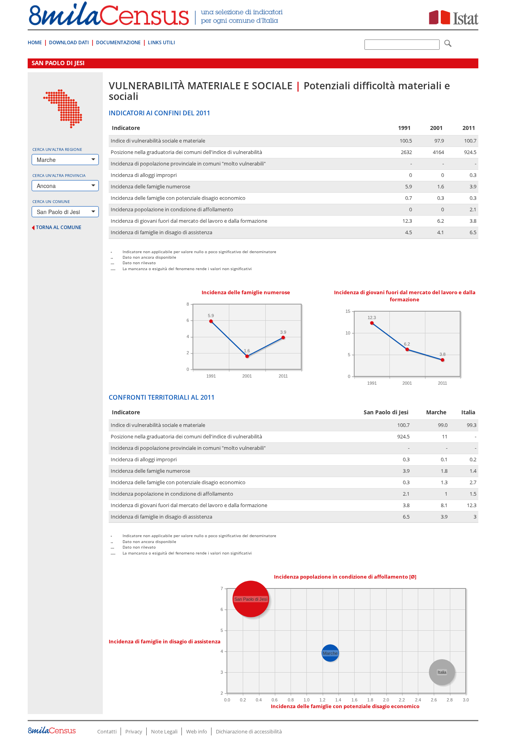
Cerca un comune (51, 201)
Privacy (133, 731)
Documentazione (118, 42)
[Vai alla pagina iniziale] (157, 21)
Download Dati (69, 42)
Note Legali (164, 731)
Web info (196, 731)
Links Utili (161, 42)
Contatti (107, 731)
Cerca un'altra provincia (58, 175)
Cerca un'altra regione (57, 149)
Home (35, 42)
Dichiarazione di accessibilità (249, 731)
